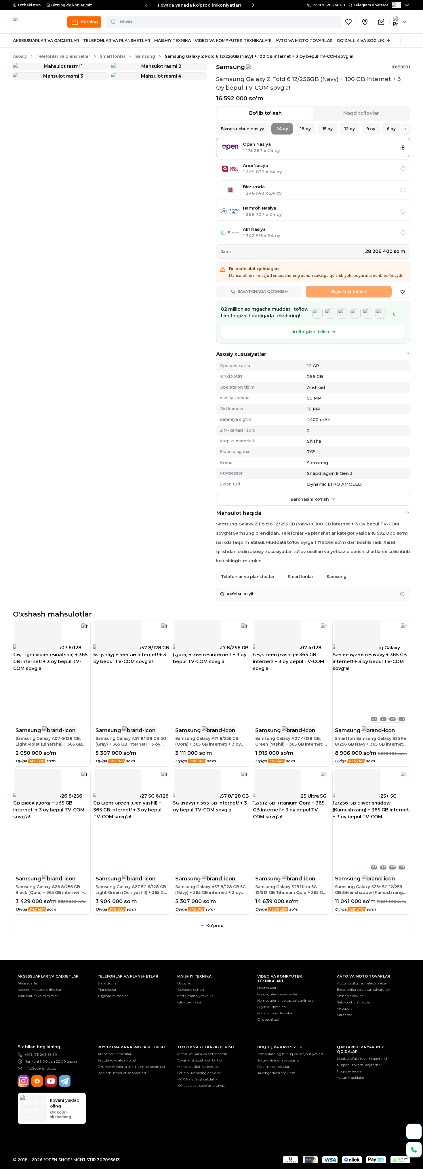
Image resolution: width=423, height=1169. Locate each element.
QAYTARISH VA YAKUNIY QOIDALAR (360, 1049)
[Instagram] (23, 1081)
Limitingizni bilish (309, 331)
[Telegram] (64, 1081)
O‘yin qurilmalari (271, 1007)
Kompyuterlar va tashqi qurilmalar (286, 1000)
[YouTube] (51, 1081)
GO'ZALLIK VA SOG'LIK (360, 40)
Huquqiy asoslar (350, 1071)
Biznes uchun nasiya (242, 128)
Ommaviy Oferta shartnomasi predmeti (131, 1066)
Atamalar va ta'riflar (115, 1054)
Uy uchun (185, 983)
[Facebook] (37, 1081)
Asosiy (20, 56)
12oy (349, 128)
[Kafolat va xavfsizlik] (402, 594)
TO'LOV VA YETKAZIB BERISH (205, 1047)
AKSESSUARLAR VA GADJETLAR (46, 40)
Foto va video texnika (274, 1013)
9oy (370, 128)
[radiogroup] (313, 190)
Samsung (145, 56)
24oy (282, 128)
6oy (391, 128)
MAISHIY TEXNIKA (172, 40)
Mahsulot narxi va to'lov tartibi (202, 1054)
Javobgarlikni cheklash (276, 1073)
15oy (327, 128)
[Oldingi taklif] (146, 5)
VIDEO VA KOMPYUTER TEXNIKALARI (233, 40)
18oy (305, 128)
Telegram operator (370, 5)
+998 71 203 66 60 (328, 5)
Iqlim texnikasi (189, 1002)
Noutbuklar (267, 988)
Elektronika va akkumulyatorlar (363, 989)
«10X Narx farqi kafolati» (197, 1079)
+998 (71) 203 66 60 (40, 1054)
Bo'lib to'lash (265, 113)
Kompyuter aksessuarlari (277, 994)
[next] (405, 129)
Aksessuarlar (28, 983)
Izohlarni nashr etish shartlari (122, 1073)
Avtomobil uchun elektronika (361, 983)
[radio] (403, 147)
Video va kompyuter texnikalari (279, 978)
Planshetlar (107, 989)
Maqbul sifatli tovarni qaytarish (362, 1058)
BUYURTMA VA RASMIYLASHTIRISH (131, 1047)
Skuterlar (344, 1015)
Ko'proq (215, 925)
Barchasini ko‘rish (310, 499)
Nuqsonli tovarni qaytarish (359, 1065)
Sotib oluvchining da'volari (199, 1073)
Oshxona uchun (190, 989)
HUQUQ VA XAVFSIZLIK (279, 1047)
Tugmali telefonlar (113, 996)
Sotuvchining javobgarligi (278, 1060)
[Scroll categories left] (17, 41)
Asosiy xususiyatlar (241, 354)
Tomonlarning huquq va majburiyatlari (290, 1054)
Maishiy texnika (194, 976)
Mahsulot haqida (238, 513)
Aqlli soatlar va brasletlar (38, 996)
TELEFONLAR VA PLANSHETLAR (116, 40)
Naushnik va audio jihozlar (40, 989)
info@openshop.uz (40, 1068)
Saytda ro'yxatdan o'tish (118, 1060)
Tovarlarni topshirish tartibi (199, 1060)
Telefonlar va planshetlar (63, 56)
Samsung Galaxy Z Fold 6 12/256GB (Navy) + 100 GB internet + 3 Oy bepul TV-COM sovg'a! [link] (259, 56)
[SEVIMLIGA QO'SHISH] (402, 291)
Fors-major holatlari (273, 1066)
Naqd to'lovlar (361, 113)
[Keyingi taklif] (253, 5)
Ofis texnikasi (268, 1019)
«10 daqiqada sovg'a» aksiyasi (201, 1085)
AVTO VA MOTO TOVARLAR (304, 40)
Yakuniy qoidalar (350, 1077)
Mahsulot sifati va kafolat (198, 1066)
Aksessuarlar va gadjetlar (48, 976)
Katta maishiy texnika (195, 996)
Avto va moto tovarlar (363, 976)
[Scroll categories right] (388, 41)
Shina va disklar (350, 996)
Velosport (344, 1008)
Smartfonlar (112, 56)
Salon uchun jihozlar (354, 1002)
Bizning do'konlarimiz (71, 5)
